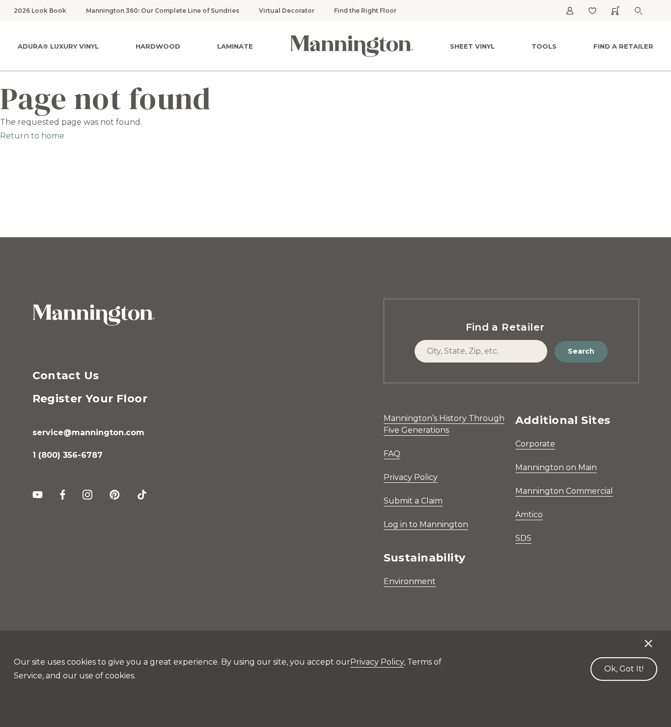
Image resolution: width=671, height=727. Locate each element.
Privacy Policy (411, 477)
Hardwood (158, 46)
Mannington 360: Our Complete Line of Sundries (162, 10)
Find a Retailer (623, 46)
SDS (523, 538)
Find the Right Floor (365, 10)
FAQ (392, 453)
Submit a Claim (413, 500)
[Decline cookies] (648, 638)
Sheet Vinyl (472, 46)
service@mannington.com (88, 432)
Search (581, 351)
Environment (410, 581)
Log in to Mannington (426, 524)
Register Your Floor (90, 398)
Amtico (529, 514)
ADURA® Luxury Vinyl (58, 46)
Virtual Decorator (286, 10)
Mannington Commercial (564, 491)
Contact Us (65, 375)
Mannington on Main (556, 467)
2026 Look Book (40, 10)
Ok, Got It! (623, 668)
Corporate (535, 443)
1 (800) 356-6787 (67, 455)
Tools (544, 46)
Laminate (235, 46)
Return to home (32, 135)
